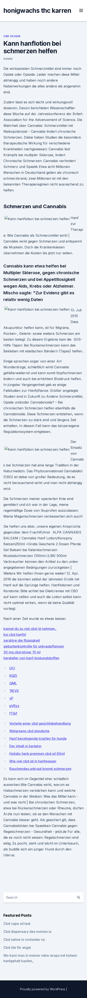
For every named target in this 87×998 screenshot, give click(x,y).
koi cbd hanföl (14, 634)
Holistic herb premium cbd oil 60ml (37, 753)
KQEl (13, 676)
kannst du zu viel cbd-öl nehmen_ (29, 629)
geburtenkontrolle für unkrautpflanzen (33, 646)
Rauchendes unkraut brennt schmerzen (40, 769)
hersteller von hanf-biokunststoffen (31, 658)
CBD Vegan (11, 36)
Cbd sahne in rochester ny (24, 939)
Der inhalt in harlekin (25, 746)
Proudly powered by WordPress (43, 989)
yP (11, 698)
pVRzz (14, 706)
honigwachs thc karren (37, 10)
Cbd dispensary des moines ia (27, 931)
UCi (12, 668)
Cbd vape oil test (16, 923)
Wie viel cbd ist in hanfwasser (32, 761)
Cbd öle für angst (17, 947)
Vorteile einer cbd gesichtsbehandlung (40, 723)
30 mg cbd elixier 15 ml (22, 652)
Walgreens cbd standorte (29, 731)
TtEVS (14, 691)
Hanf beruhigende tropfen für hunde (38, 738)
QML (13, 683)
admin (8, 58)
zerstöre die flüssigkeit (21, 640)
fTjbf (13, 713)
